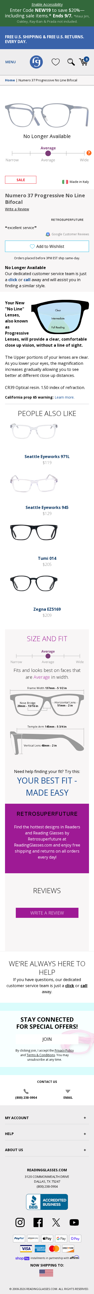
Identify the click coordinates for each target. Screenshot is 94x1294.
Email (68, 1097)
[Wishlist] (55, 62)
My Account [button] (17, 1117)
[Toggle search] (71, 62)
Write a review (47, 913)
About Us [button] (14, 1149)
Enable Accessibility (47, 4)
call (27, 279)
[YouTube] (74, 1227)
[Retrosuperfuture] (70, 220)
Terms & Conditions (41, 1055)
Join (47, 1039)
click (69, 985)
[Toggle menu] (10, 62)
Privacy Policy (64, 1050)
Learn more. (64, 397)
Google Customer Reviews (70, 234)
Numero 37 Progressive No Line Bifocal (48, 80)
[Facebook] (38, 1227)
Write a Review (17, 209)
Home (10, 80)
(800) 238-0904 (26, 1097)
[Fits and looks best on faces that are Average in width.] (47, 161)
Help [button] (9, 1133)
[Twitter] (56, 1227)
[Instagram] (20, 1227)
